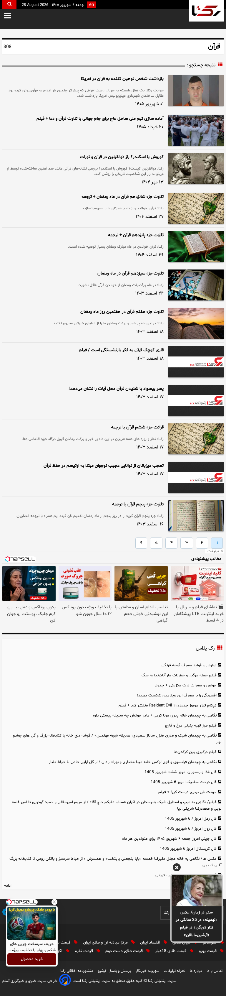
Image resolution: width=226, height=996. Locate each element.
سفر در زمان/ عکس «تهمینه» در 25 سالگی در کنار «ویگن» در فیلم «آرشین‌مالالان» (196, 924)
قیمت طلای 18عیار (171, 951)
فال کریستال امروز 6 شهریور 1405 (188, 849)
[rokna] (206, 11)
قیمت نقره (84, 951)
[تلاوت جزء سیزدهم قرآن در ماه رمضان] (196, 284)
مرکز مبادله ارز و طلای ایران (106, 942)
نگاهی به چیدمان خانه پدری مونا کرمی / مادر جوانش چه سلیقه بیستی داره (155, 715)
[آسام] (65, 981)
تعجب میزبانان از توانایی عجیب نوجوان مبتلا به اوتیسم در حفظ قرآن (104, 466)
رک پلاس (205, 648)
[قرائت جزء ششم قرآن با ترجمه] (196, 438)
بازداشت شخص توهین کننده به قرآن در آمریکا (122, 79)
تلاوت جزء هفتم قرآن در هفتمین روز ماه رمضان (122, 312)
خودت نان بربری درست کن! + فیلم (187, 792)
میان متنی (181, 942)
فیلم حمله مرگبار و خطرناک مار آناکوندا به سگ (179, 675)
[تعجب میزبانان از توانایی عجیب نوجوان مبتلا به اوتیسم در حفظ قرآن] (196, 477)
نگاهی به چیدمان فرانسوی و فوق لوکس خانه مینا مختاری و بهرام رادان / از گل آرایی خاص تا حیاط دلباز (133, 762)
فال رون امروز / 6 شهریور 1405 (191, 828)
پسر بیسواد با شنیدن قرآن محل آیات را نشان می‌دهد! (116, 389)
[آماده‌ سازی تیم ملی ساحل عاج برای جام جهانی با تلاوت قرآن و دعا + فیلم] (196, 130)
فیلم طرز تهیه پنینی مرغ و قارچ (191, 725)
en (91, 5)
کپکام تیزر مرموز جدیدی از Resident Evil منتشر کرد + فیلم (168, 705)
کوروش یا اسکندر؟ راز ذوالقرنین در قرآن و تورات (122, 157)
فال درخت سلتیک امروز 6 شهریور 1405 (184, 782)
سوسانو (210, 942)
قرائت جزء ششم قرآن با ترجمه (137, 427)
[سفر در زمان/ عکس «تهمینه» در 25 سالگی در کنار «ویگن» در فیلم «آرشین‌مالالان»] (197, 890)
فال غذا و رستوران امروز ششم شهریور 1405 (180, 772)
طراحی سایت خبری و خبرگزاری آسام (29, 981)
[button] (11, 16)
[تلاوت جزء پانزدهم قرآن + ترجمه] (196, 246)
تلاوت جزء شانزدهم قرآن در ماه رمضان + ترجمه (123, 197)
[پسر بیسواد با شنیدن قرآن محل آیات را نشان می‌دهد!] (196, 400)
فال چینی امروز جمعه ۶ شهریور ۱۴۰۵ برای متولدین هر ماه (169, 838)
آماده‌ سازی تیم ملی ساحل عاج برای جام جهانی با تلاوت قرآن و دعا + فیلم (100, 119)
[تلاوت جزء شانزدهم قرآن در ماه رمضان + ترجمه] (196, 208)
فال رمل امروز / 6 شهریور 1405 (191, 818)
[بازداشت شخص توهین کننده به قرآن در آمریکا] (196, 90)
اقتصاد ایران (150, 942)
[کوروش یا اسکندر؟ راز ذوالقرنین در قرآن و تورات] (196, 168)
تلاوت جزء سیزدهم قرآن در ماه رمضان (130, 273)
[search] (9, 4)
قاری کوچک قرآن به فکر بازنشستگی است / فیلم (121, 350)
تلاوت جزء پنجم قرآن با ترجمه (138, 504)
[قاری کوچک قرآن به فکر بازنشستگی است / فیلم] (196, 361)
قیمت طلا (63, 942)
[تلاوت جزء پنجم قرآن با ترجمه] (196, 515)
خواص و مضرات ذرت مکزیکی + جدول (186, 685)
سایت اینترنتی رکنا (161, 981)
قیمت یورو (208, 951)
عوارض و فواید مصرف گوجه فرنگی (189, 665)
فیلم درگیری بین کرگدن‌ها (195, 752)
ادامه (7, 885)
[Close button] (54, 902)
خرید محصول (32, 959)
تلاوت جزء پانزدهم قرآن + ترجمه (136, 235)
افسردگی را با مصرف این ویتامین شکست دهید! (177, 695)
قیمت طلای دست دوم (124, 951)
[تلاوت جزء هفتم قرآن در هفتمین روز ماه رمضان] (196, 323)
